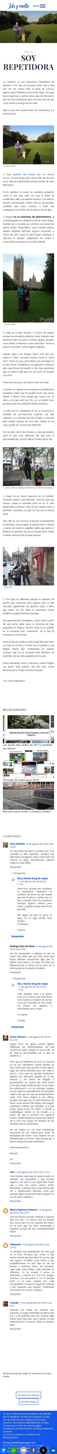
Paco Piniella (17, 843)
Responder (15, 866)
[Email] (23, 1450)
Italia (8, 332)
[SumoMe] (53, 1450)
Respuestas (19, 873)
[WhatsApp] (13, 1450)
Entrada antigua (28, 1401)
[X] (43, 1450)
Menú (36, 6)
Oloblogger (39, 1445)
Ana (12, 1171)
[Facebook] (33, 1450)
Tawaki (14, 1302)
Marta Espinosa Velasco (23, 1209)
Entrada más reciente (28, 1395)
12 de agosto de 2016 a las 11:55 (32, 1171)
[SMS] (3, 1450)
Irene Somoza (18, 1036)
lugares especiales (42, 230)
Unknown (15, 1244)
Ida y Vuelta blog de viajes (32, 878)
